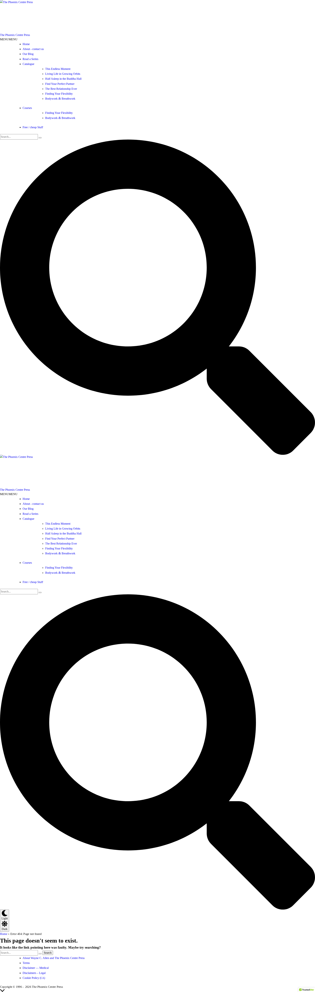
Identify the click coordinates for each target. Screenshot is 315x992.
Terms (26, 962)
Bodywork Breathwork (60, 98)
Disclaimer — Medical (36, 967)
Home (26, 44)
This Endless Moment (57, 68)
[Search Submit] (40, 137)
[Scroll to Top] (157, 990)
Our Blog (28, 53)
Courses (27, 107)
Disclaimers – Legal (34, 972)
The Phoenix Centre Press (15, 34)
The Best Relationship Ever (61, 88)
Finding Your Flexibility (59, 93)
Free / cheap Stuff (33, 127)
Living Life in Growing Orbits (62, 73)
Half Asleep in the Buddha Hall (63, 78)
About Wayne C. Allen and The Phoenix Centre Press (54, 958)
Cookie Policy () (34, 977)
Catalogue (28, 63)
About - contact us (33, 49)
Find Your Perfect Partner (59, 83)
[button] (9, 39)
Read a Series (30, 59)
